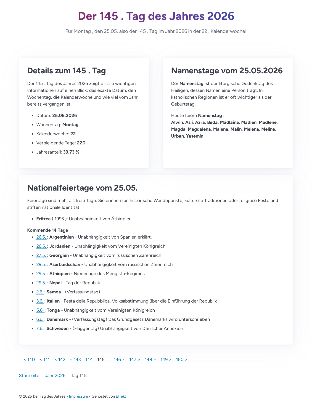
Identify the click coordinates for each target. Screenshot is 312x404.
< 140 (29, 359)
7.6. (40, 328)
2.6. (40, 292)
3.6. (40, 301)
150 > (182, 359)
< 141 (45, 359)
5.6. (40, 310)
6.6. (40, 319)
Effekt (121, 396)
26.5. (41, 237)
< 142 (59, 359)
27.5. (41, 255)
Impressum (78, 396)
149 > (166, 359)
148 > (150, 359)
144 (89, 359)
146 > (119, 359)
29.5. (41, 264)
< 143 (75, 359)
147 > (134, 359)
